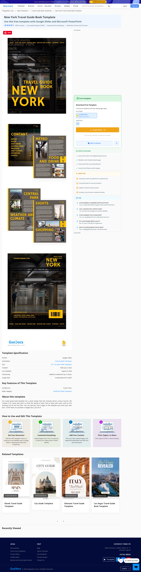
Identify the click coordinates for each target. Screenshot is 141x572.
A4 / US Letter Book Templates (61, 364)
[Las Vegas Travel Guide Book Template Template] (105, 478)
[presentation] (58, 521)
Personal (58, 6)
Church (40, 6)
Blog (38, 548)
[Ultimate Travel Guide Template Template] (75, 478)
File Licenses (14, 548)
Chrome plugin (42, 557)
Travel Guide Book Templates (42, 11)
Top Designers (42, 554)
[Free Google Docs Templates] (8, 6)
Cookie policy (14, 557)
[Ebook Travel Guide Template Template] (16, 478)
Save (9, 32)
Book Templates (22, 11)
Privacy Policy (15, 554)
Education (47, 6)
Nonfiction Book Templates (62, 391)
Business (31, 6)
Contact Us (40, 560)
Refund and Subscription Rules (21, 560)
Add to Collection (95, 143)
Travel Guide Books (11, 496)
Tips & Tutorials (42, 551)
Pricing (75, 6)
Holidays (67, 6)
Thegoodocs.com (8, 11)
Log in (125, 6)
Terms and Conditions (18, 551)
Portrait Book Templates (63, 361)
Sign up (134, 6)
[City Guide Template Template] (46, 478)
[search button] (109, 6)
